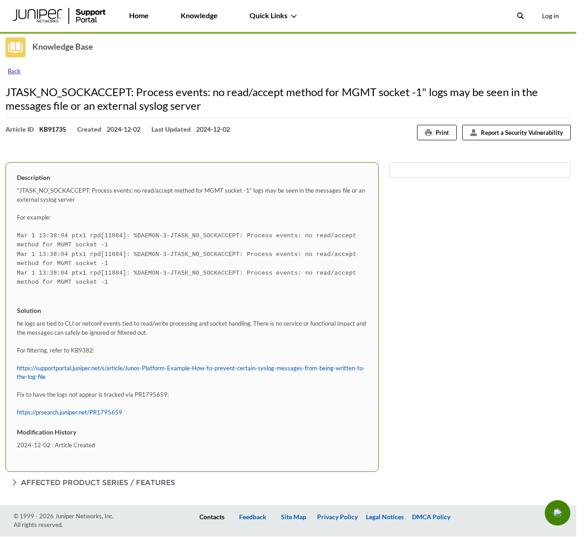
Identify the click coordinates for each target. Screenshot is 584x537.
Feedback (252, 517)
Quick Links (268, 15)
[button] (557, 513)
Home (139, 15)
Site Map (293, 517)
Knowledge (199, 15)
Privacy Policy (337, 517)
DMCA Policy (431, 517)
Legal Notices (385, 517)
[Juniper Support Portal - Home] (59, 16)
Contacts (211, 517)
